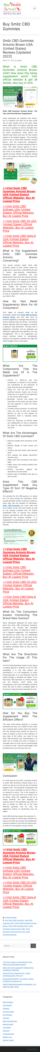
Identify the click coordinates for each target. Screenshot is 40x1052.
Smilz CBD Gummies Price (18, 926)
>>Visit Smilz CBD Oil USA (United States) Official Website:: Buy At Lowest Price (19, 225)
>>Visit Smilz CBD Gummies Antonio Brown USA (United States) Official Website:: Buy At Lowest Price (19, 194)
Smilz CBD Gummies (11, 506)
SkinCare (6, 1031)
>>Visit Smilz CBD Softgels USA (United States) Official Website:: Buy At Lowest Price (18, 211)
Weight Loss (7, 1037)
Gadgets (6, 1008)
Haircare (6, 1018)
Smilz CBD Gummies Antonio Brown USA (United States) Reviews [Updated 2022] (18, 48)
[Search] (33, 946)
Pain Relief (7, 1027)
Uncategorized (8, 1034)
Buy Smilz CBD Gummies (14, 920)
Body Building (8, 1002)
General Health (11, 917)
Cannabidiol (7, 1005)
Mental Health (8, 1024)
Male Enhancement (10, 1021)
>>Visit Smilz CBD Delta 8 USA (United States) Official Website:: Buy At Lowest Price (19, 240)
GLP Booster (7, 1015)
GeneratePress (32, 1049)
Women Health (8, 1040)
